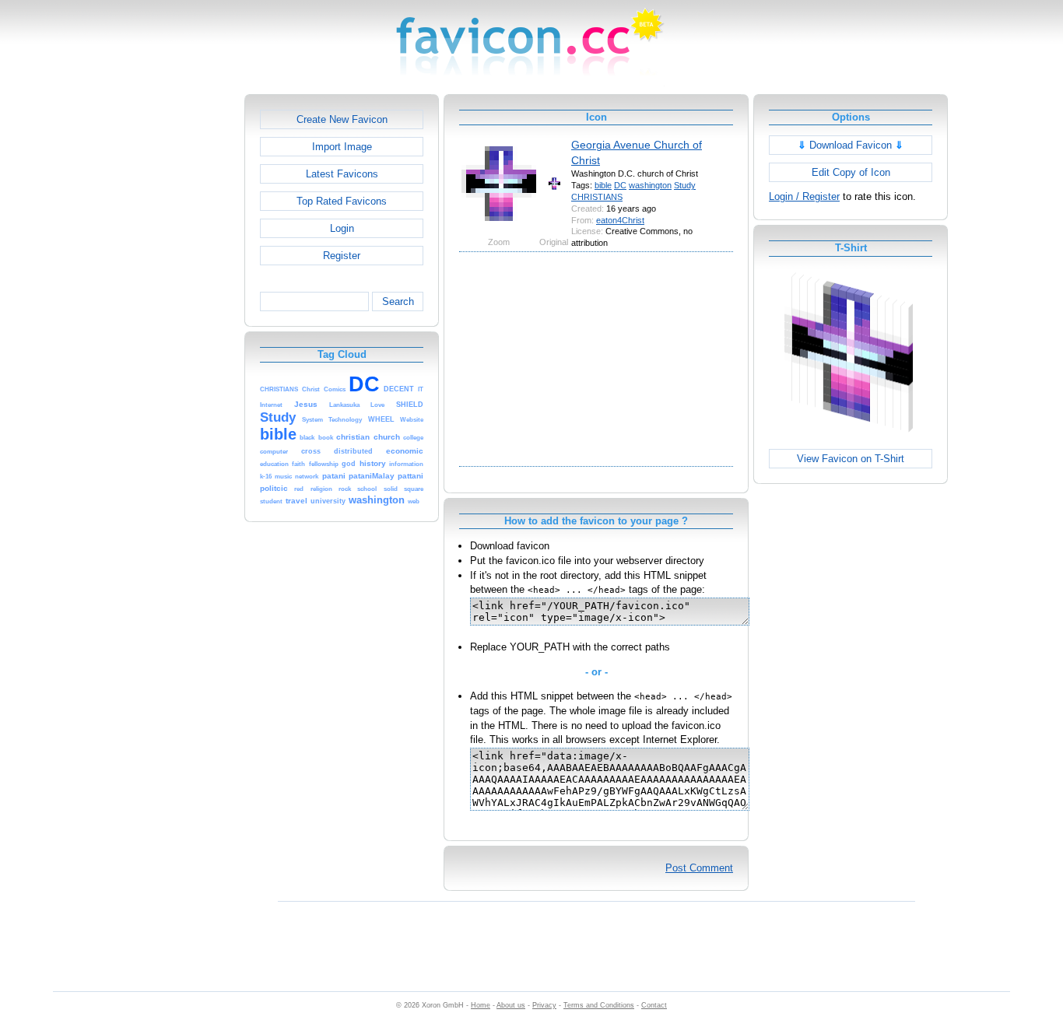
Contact (654, 1005)
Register (341, 255)
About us (510, 1005)
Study (685, 185)
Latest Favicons (342, 174)
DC (620, 185)
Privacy (544, 1005)
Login (342, 228)
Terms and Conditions (598, 1005)
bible (603, 185)
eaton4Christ (620, 220)
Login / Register (804, 196)
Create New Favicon (342, 119)
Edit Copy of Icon (851, 172)
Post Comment (699, 868)
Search (398, 301)
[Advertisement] (177, 327)
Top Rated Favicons (341, 201)
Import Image (342, 146)
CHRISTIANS (597, 197)
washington (650, 185)
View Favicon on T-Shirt (850, 458)
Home (480, 1005)
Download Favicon (850, 145)
